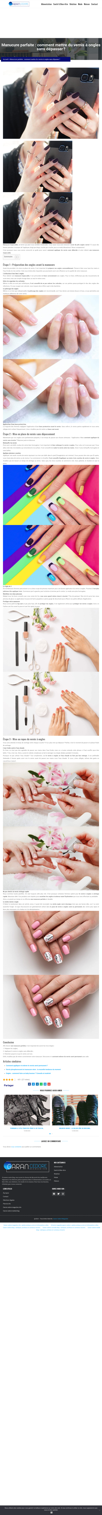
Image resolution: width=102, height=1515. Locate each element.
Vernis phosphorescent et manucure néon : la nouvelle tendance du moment (33, 1069)
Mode (80, 4)
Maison (87, 4)
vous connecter (16, 1147)
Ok (51, 1512)
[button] (29, 1084)
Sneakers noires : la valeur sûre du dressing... (75, 1128)
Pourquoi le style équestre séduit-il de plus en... (27, 1128)
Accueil (5, 59)
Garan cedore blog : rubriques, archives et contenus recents (21, 1227)
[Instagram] (63, 1194)
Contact (94, 4)
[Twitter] (58, 1194)
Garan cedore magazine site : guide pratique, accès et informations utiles (26, 1225)
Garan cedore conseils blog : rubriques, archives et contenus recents (64, 1227)
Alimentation (46, 4)
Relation (73, 4)
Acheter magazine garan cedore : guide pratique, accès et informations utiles (75, 1225)
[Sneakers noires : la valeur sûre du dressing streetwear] (75, 1110)
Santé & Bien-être (60, 4)
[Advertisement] (51, 23)
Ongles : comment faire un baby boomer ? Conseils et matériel (28, 1073)
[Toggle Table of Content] (15, 257)
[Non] (100, 1510)
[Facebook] (54, 1194)
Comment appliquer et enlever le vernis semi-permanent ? (27, 1066)
